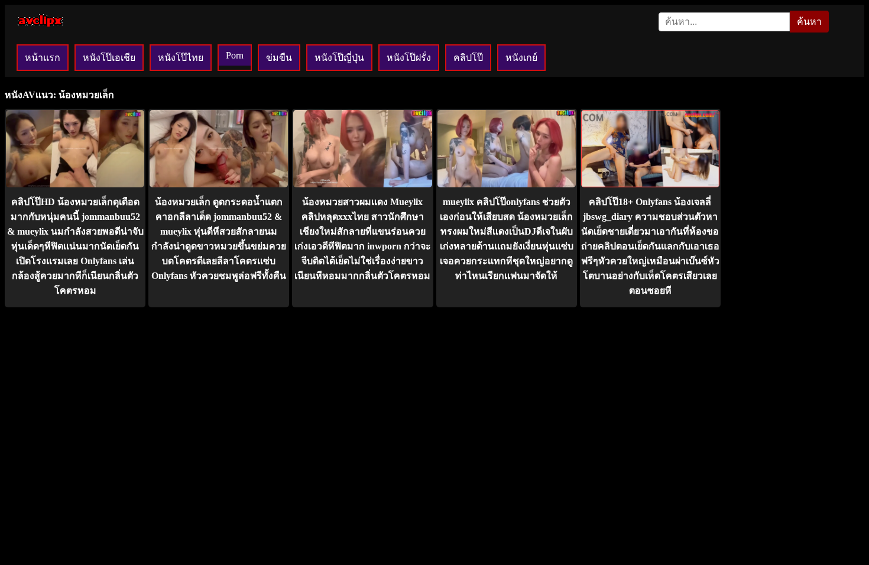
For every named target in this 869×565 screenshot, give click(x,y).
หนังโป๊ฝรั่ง (409, 58)
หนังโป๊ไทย (180, 58)
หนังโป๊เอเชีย (109, 58)
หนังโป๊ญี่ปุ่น (339, 58)
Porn (235, 55)
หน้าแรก (42, 58)
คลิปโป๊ (468, 58)
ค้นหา (809, 22)
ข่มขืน (279, 58)
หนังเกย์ (521, 58)
